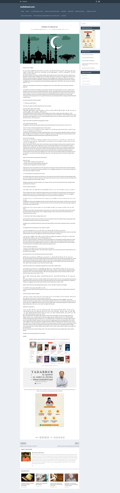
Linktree (64, 15)
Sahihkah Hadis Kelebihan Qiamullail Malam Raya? (90, 64)
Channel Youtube (91, 11)
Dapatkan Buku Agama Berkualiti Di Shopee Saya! (46, 15)
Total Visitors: (84, 84)
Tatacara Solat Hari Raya (87, 54)
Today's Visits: (84, 78)
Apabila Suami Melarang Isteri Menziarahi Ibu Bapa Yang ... (39, 1)
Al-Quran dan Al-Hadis (37, 11)
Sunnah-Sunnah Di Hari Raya (88, 68)
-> (49, 339)
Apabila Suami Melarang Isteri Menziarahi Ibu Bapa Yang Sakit (56, 484)
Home (22, 11)
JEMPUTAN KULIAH (80, 11)
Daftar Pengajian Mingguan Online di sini (49, 365)
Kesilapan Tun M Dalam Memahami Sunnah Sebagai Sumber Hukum (71, 484)
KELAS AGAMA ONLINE (26, 15)
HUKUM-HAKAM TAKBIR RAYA (88, 60)
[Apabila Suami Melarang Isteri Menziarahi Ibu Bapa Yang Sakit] (57, 478)
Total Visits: (84, 81)
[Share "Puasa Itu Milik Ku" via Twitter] (43, 437)
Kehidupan (71, 11)
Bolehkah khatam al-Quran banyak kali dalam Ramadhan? (27, 484)
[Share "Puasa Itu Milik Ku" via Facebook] (40, 437)
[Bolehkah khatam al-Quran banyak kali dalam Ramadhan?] (27, 478)
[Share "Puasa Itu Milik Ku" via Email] (48, 437)
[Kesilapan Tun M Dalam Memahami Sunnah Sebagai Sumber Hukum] (71, 478)
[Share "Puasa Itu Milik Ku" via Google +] (45, 437)
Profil (27, 11)
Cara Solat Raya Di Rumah (88, 57)
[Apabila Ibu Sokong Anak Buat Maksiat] (42, 478)
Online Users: (84, 75)
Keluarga (63, 11)
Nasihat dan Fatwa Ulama (52, 11)
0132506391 (60, 391)
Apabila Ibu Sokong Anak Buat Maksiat (41, 484)
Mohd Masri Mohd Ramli (40, 29)
